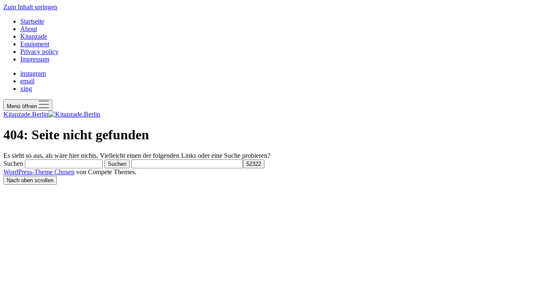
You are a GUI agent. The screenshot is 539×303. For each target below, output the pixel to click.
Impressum (34, 59)
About (28, 28)
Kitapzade (33, 36)
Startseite (32, 21)
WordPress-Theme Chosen (39, 171)
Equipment (34, 44)
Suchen (13, 163)
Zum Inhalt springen (30, 7)
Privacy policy (39, 51)
